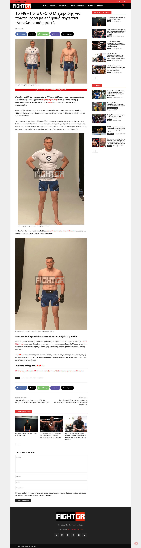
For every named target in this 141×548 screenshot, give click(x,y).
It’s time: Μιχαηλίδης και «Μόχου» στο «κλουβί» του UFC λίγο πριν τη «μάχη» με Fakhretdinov (49, 371)
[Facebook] (117, 1)
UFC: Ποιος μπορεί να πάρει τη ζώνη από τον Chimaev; (116, 18)
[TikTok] (73, 535)
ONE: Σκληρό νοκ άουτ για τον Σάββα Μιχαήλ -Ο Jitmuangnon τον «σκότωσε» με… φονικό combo (116, 129)
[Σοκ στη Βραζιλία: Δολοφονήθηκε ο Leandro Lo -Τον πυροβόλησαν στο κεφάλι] (99, 106)
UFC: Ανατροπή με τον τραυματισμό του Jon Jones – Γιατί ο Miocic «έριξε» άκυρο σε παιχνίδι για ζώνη (50, 435)
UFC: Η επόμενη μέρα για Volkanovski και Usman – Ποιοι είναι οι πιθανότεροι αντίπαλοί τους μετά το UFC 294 (116, 68)
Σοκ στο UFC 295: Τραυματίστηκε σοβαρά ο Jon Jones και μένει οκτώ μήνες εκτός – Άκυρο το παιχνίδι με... (115, 56)
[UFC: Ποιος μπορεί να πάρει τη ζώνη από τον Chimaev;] (26, 424)
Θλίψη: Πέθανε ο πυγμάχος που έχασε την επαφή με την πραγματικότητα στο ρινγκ (116, 116)
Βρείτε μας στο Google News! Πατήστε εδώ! (51, 90)
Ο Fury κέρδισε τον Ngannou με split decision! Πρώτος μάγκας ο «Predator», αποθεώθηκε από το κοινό (116, 32)
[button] (123, 5)
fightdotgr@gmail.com (75, 529)
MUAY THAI (110, 133)
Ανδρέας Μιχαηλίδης (49, 100)
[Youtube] (124, 1)
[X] (122, 1)
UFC (27, 378)
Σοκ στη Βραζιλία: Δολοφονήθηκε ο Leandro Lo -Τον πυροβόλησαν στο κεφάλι (116, 104)
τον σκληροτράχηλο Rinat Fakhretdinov (61, 231)
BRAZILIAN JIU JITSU (112, 108)
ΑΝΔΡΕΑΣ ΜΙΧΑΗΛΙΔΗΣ (36, 378)
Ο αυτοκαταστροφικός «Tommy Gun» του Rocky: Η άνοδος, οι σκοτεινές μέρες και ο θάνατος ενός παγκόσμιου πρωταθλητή (116, 141)
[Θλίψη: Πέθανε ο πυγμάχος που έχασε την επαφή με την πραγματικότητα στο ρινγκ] (99, 118)
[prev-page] (16, 444)
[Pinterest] (68, 535)
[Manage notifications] (136, 543)
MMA (22, 378)
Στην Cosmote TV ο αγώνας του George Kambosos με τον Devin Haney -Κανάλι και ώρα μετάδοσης (70, 402)
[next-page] (20, 444)
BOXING (110, 36)
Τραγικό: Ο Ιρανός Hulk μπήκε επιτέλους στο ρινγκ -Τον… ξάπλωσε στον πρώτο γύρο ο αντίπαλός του (115, 93)
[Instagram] (120, 1)
